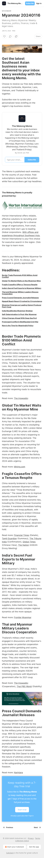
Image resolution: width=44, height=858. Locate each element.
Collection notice (22, 841)
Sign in (39, 3)
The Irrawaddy (21, 398)
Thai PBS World (24, 686)
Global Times (29, 542)
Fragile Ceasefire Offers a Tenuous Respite (19, 284)
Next (36, 827)
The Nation (23, 545)
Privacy (31, 838)
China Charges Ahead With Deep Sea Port (19, 318)
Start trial (22, 809)
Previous (9, 827)
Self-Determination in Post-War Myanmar (19, 314)
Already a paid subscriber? (22, 816)
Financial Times (21, 535)
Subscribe (30, 3)
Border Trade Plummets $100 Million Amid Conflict (19, 276)
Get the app (34, 847)
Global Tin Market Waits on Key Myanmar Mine (21, 281)
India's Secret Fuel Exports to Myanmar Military (21, 288)
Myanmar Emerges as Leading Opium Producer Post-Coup (21, 306)
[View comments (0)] (10, 36)
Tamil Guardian (9, 538)
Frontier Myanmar (22, 617)
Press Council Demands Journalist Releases (20, 298)
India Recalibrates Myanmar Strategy (17, 311)
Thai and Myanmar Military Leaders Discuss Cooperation (20, 293)
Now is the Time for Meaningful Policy (17, 325)
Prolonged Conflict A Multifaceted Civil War (20, 322)
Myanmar (6, 11)
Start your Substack (15, 847)
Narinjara (18, 772)
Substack (10, 853)
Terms (37, 838)
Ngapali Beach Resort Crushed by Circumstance (22, 301)
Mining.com (19, 466)
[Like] (4, 36)
